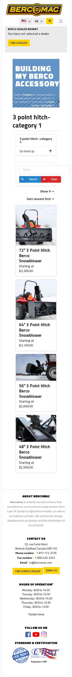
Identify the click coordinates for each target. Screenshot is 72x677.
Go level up (27, 151)
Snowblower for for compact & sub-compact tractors (34, 100)
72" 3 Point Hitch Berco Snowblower (34, 255)
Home (17, 95)
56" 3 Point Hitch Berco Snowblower (34, 391)
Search (33, 179)
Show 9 (46, 191)
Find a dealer (18, 43)
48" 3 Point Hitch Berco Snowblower (34, 452)
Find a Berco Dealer (27, 571)
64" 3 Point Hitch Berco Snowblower (34, 330)
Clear (54, 179)
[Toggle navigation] (61, 21)
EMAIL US (51, 570)
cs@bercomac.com (40, 562)
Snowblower (44, 95)
